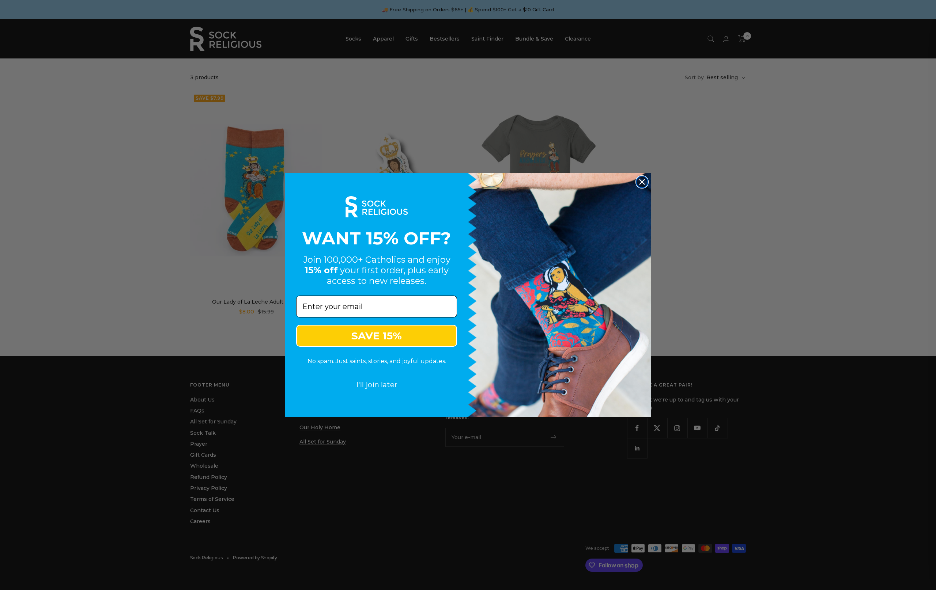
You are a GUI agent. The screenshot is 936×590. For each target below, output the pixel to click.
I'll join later (376, 384)
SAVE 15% (376, 336)
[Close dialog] (642, 182)
